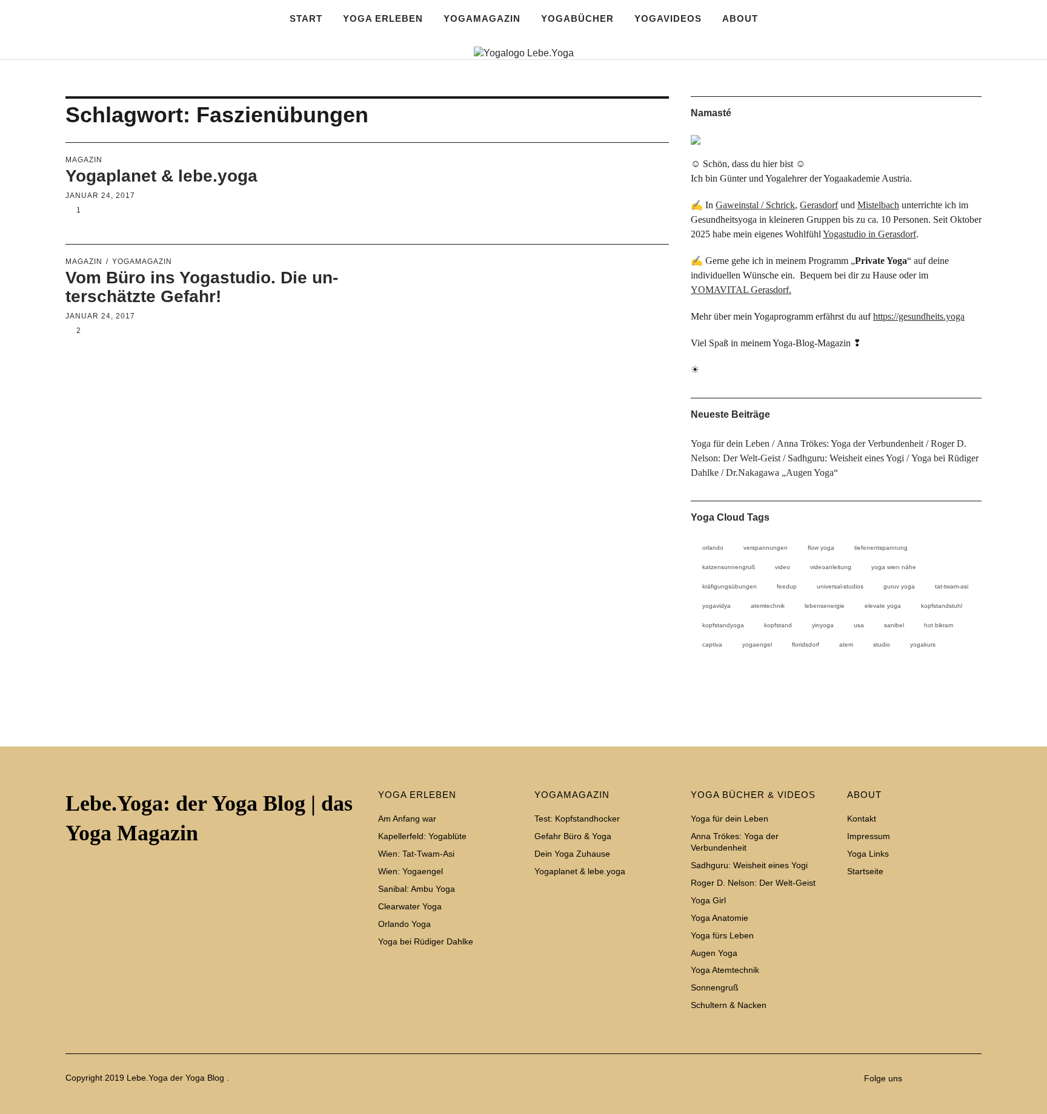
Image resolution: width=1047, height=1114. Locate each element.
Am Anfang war (407, 818)
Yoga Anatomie (719, 918)
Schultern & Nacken (728, 1005)
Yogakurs (923, 644)
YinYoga (823, 625)
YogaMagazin (482, 18)
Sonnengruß (715, 987)
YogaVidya (716, 605)
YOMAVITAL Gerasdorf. (741, 290)
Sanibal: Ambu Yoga (416, 889)
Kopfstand (778, 625)
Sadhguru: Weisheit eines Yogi (846, 458)
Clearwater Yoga (410, 906)
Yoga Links (942, 95)
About (740, 18)
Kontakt (887, 95)
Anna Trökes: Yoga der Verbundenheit (850, 443)
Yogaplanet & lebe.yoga (161, 175)
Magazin (83, 160)
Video (782, 567)
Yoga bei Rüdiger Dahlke (425, 941)
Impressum (914, 95)
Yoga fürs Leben (722, 935)
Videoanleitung (830, 567)
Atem (846, 644)
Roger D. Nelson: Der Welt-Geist (753, 883)
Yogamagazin (142, 261)
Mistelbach (878, 205)
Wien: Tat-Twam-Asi (416, 854)
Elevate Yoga (883, 605)
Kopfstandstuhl (941, 605)
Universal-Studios (840, 586)
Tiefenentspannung (881, 547)
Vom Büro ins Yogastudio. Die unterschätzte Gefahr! (201, 287)
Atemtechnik (768, 605)
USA (859, 625)
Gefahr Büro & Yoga (572, 836)
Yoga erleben (383, 18)
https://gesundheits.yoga (919, 316)
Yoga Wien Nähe (893, 567)
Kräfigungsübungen (729, 586)
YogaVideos (668, 18)
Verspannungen (765, 547)
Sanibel (894, 625)
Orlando (712, 547)
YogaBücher (577, 18)
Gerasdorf (819, 205)
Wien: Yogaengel (410, 871)
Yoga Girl (708, 900)
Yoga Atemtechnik (725, 970)
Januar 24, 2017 (100, 195)
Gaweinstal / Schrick (755, 205)
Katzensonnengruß (728, 567)
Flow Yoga (821, 547)
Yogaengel (757, 644)
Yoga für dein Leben (730, 443)
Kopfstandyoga (723, 625)
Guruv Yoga (899, 586)
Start (306, 18)
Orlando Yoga (404, 924)
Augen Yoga (714, 953)
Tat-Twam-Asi (951, 586)
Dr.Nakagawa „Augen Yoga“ (782, 472)
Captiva (712, 644)
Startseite (969, 95)
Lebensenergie (825, 605)
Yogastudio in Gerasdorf (869, 234)
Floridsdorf (805, 644)
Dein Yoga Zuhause (572, 854)
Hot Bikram (938, 625)
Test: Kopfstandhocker (577, 818)
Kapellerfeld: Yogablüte (422, 836)
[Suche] (119, 42)
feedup (787, 586)
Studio (881, 644)
